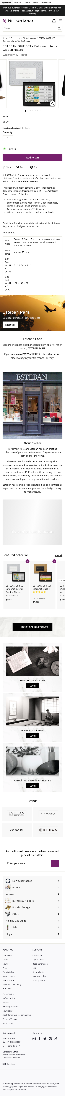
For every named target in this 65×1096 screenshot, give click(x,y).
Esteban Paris (46, 2)
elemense (17, 2)
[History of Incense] (32, 711)
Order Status (8, 994)
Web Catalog (8, 972)
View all (58, 555)
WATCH (33, 538)
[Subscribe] (55, 863)
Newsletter (7, 1010)
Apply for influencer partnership (17, 1015)
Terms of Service (10, 1019)
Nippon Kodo (6, 2)
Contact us (37, 955)
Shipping (6, 128)
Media (5, 959)
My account (8, 1023)
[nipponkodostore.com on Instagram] (34, 1038)
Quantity (7, 132)
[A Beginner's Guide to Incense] (32, 761)
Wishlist (6, 1002)
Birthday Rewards (10, 1006)
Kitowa (35, 2)
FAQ (34, 968)
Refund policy (9, 998)
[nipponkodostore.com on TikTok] (55, 1038)
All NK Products (29, 38)
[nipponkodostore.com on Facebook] (39, 1038)
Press (5, 968)
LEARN (33, 686)
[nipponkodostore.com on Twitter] (45, 1038)
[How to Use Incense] (32, 661)
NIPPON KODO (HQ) (12, 984)
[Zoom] (52, 103)
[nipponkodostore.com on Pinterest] (50, 1038)
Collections (15, 38)
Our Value (7, 955)
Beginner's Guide (40, 963)
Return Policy (38, 972)
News (5, 963)
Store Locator (9, 976)
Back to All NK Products (35, 626)
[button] (39, 591)
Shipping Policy (39, 976)
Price (5, 116)
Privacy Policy (38, 980)
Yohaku (27, 2)
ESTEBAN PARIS (10, 54)
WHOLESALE (8, 980)
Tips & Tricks (38, 959)
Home (5, 38)
